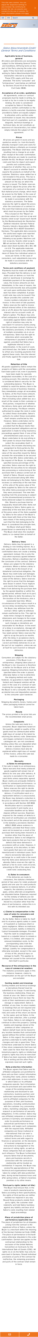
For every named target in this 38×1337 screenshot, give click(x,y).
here (27, 13)
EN (8, 18)
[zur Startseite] (9, 24)
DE (3, 18)
